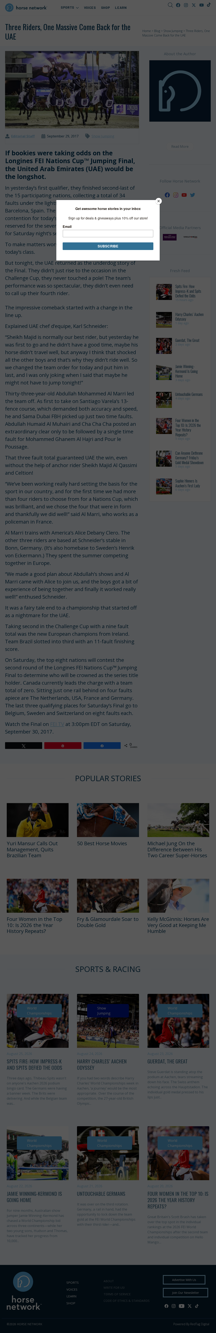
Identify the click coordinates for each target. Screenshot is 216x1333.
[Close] (158, 201)
